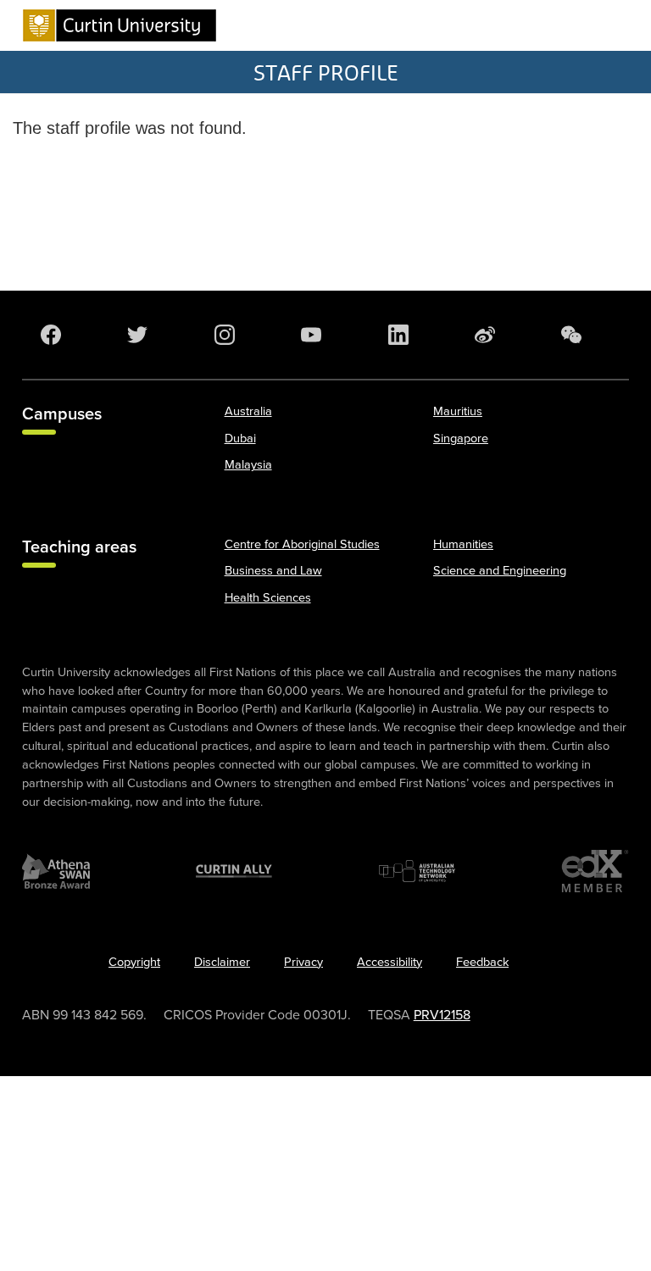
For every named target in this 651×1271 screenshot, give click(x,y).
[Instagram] (228, 335)
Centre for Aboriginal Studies (302, 544)
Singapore (460, 438)
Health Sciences (268, 598)
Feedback (482, 962)
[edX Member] (595, 871)
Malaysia (248, 465)
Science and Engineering (499, 570)
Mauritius (457, 411)
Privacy (303, 962)
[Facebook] (54, 335)
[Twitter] (140, 335)
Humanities (463, 544)
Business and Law (273, 570)
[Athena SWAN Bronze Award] (56, 871)
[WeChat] (574, 335)
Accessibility (389, 962)
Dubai (240, 438)
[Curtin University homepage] (119, 25)
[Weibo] (488, 335)
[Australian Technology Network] (417, 871)
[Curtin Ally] (234, 871)
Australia (248, 411)
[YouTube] (314, 335)
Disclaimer (222, 962)
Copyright (134, 962)
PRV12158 (442, 1015)
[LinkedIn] (401, 335)
